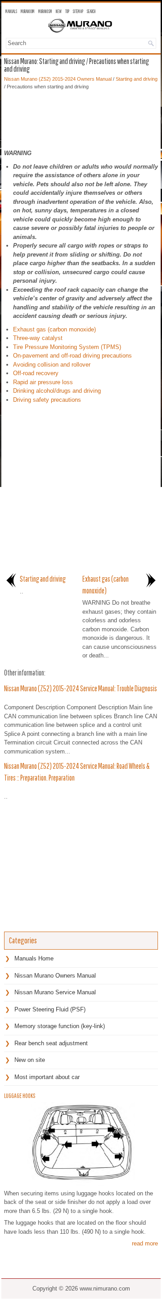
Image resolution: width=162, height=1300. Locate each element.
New (59, 11)
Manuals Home (34, 958)
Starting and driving (137, 79)
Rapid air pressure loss (43, 382)
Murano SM (45, 11)
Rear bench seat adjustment (51, 1043)
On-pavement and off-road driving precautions (72, 355)
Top (67, 11)
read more (145, 1243)
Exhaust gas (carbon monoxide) (54, 329)
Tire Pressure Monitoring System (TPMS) (67, 347)
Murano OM (28, 11)
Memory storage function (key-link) (59, 1026)
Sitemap (78, 11)
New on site (29, 1060)
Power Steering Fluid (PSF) (50, 1009)
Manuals (11, 11)
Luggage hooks (20, 1095)
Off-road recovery (35, 373)
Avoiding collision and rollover (51, 364)
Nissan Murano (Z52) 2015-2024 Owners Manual (58, 79)
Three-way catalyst (38, 338)
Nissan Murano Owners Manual (55, 975)
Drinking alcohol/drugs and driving (57, 390)
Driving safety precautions (47, 399)
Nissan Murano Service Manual (55, 992)
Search (91, 11)
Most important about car (47, 1077)
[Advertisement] (81, 117)
